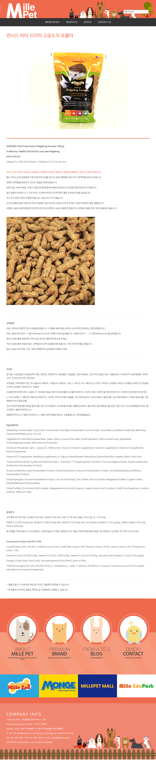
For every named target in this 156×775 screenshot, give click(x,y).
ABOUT (22, 652)
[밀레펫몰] (97, 685)
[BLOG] (96, 629)
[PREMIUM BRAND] (59, 629)
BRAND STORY (52, 22)
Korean (131, 11)
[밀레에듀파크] (136, 685)
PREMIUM (59, 652)
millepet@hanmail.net (60, 738)
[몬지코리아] (58, 685)
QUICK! (133, 652)
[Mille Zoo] (19, 685)
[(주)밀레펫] (21, 9)
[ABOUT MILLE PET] (22, 629)
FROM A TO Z (96, 652)
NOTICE (87, 22)
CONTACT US (104, 22)
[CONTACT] (133, 629)
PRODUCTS (71, 22)
